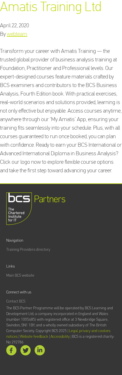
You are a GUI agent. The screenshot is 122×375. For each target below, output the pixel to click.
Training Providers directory (28, 250)
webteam (17, 34)
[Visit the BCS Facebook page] (11, 351)
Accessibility (60, 337)
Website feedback (34, 337)
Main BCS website (20, 275)
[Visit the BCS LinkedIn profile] (40, 351)
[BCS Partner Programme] (35, 208)
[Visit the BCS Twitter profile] (25, 351)
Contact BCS (15, 301)
